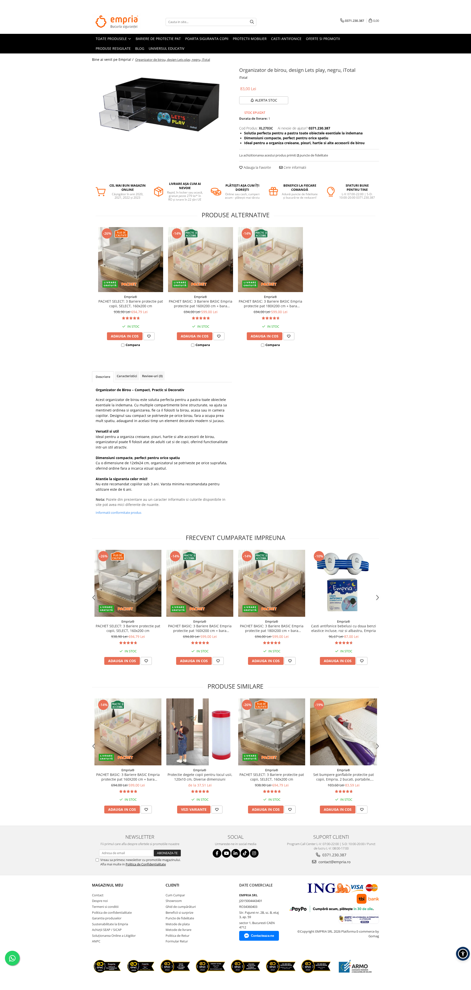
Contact (98, 895)
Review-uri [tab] (152, 376)
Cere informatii (294, 167)
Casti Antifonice (286, 38)
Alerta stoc (266, 100)
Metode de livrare (178, 929)
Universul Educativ (166, 48)
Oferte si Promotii (323, 38)
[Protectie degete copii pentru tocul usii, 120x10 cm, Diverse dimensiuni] (199, 731)
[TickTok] (245, 853)
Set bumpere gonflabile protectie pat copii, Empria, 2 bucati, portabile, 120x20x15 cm (343, 777)
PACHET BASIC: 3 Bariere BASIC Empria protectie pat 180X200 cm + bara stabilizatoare (270, 303)
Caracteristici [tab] (127, 376)
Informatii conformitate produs (118, 512)
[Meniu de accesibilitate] (463, 954)
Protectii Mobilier (250, 38)
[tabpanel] (162, 104)
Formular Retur (177, 941)
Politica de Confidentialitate (146, 864)
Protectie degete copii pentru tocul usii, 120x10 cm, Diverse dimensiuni (200, 777)
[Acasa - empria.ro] (116, 21)
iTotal (243, 77)
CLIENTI (172, 885)
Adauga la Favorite (257, 167)
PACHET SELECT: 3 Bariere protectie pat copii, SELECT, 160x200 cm (130, 303)
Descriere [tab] (103, 376)
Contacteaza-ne (262, 936)
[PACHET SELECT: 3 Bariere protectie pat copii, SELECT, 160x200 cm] (130, 259)
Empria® (130, 297)
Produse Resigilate (113, 48)
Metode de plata (178, 924)
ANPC (96, 941)
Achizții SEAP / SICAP (107, 929)
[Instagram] (254, 853)
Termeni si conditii (105, 906)
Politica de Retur (177, 935)
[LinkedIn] (235, 853)
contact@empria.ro (334, 861)
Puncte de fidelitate (180, 918)
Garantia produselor (106, 918)
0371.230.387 (333, 854)
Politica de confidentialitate (112, 912)
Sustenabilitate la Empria (110, 924)
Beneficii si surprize (179, 912)
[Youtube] (226, 853)
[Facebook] (217, 853)
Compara (133, 345)
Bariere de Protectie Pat (158, 38)
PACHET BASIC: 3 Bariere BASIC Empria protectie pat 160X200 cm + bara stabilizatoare (200, 303)
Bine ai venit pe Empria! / (113, 59)
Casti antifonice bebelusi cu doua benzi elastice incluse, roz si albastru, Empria (343, 628)
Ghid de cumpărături (181, 906)
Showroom (174, 901)
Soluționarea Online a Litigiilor (114, 935)
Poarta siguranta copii (206, 38)
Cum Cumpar (175, 895)
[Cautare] (252, 22)
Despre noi (100, 901)
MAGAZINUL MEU (107, 885)
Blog (139, 48)
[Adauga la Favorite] (149, 336)
